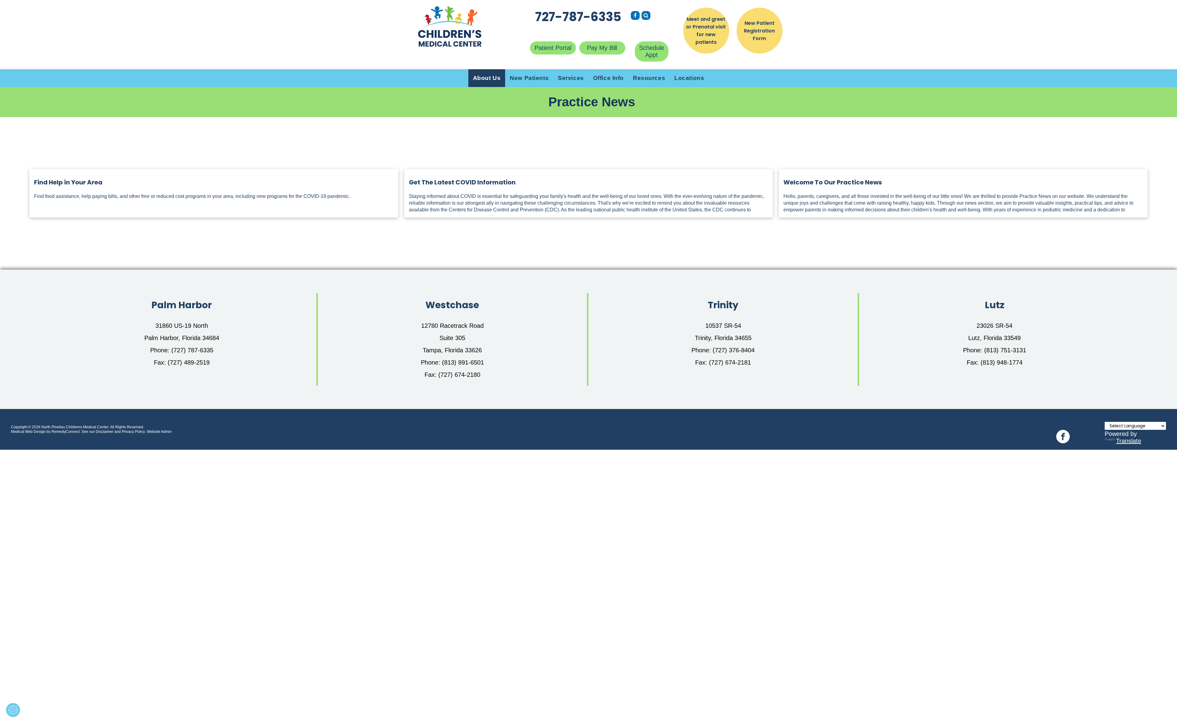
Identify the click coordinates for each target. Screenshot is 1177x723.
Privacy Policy (133, 432)
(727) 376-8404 (734, 350)
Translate (1128, 440)
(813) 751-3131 (1005, 350)
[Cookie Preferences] (13, 710)
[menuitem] (486, 78)
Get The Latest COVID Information (462, 182)
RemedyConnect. (66, 432)
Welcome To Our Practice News (832, 182)
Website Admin (159, 432)
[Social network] (635, 16)
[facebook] (1063, 437)
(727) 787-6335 (192, 350)
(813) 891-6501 (463, 362)
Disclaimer (104, 432)
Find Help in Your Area (68, 182)
